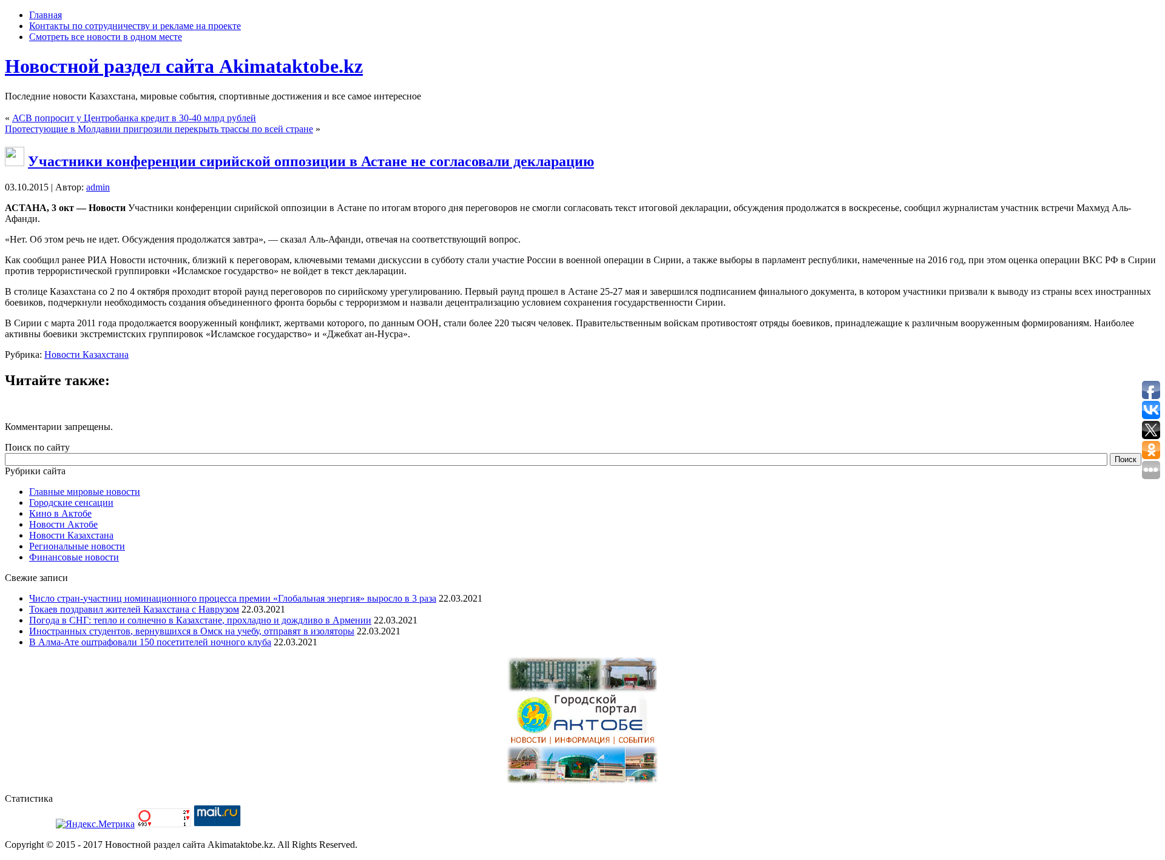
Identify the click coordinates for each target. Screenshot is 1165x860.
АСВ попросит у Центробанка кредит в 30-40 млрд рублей (134, 118)
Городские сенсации (71, 502)
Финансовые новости (74, 557)
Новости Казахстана (86, 354)
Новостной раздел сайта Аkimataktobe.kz (184, 66)
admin (98, 187)
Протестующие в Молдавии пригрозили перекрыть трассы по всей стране (159, 129)
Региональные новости (77, 546)
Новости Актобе (63, 524)
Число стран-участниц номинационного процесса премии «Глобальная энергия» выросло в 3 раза (232, 598)
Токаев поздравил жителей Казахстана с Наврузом (134, 609)
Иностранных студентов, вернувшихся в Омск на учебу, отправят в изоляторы (191, 631)
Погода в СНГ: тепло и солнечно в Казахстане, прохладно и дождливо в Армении (200, 620)
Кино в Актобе (60, 513)
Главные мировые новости (84, 491)
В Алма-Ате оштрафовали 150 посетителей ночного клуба (150, 642)
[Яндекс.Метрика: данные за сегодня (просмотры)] (95, 824)
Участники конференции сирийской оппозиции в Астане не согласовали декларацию (311, 161)
